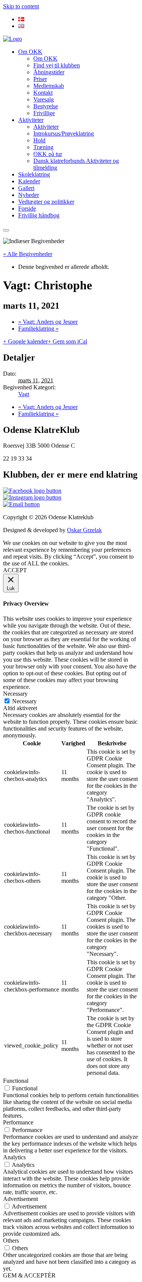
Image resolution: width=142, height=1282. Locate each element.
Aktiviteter (31, 120)
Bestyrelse (45, 106)
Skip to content (21, 6)
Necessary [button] (15, 693)
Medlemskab (48, 86)
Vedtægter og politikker (46, 201)
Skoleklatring (34, 174)
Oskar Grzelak (84, 530)
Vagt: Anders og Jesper (48, 322)
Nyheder (28, 195)
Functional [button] (15, 1080)
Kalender (29, 181)
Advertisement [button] (20, 1199)
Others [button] (11, 1240)
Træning (43, 147)
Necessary (24, 701)
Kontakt (43, 92)
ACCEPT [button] (15, 570)
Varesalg (43, 99)
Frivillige (44, 113)
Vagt (23, 394)
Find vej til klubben (56, 65)
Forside (27, 208)
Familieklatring (38, 328)
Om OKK (30, 51)
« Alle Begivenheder (27, 254)
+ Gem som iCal (67, 341)
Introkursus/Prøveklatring (63, 133)
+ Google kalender (25, 341)
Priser (40, 79)
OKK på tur (47, 154)
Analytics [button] (14, 1157)
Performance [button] (18, 1122)
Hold (39, 140)
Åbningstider (48, 72)
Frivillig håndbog (38, 215)
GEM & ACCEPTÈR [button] (29, 1275)
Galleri (26, 188)
